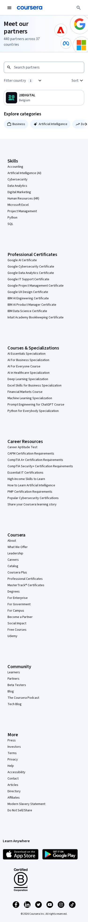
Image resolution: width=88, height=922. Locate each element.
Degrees (14, 591)
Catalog (13, 566)
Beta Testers (17, 685)
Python (12, 217)
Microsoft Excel (18, 205)
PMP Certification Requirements (30, 491)
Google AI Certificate (22, 260)
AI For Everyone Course (24, 366)
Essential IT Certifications (25, 472)
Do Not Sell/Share (20, 810)
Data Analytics (17, 185)
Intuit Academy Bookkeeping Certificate (36, 317)
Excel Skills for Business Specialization (34, 385)
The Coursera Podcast (23, 697)
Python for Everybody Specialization (33, 411)
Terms (12, 753)
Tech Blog (15, 704)
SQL (10, 224)
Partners (13, 678)
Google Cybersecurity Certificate (31, 266)
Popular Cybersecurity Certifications (33, 498)
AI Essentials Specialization (27, 353)
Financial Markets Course (25, 392)
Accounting (15, 166)
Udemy (12, 636)
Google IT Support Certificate (28, 279)
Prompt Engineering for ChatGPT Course (36, 404)
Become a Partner (20, 617)
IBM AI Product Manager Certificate (32, 304)
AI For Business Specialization (28, 360)
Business (18, 124)
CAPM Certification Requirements (31, 453)
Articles (13, 785)
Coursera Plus (17, 572)
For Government (19, 604)
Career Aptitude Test (22, 447)
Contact (13, 778)
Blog (11, 691)
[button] (78, 80)
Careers (13, 559)
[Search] (78, 7)
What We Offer (18, 547)
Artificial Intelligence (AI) (24, 173)
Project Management (22, 211)
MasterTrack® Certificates (26, 585)
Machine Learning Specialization (30, 398)
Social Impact (17, 623)
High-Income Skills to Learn (26, 479)
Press (12, 740)
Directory (14, 791)
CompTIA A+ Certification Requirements (35, 460)
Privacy (13, 759)
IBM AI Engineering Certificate (28, 298)
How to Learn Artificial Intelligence (31, 485)
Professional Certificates (25, 579)
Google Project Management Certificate (36, 285)
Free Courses (17, 629)
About (12, 540)
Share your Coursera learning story (32, 504)
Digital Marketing (19, 192)
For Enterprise (18, 598)
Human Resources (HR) (23, 198)
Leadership (15, 553)
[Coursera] (29, 8)
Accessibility (16, 772)
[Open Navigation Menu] (9, 7)
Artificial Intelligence (53, 124)
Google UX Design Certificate (28, 292)
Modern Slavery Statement (26, 804)
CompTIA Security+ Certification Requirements (40, 466)
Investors (14, 746)
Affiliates (14, 797)
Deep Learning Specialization (28, 379)
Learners (14, 672)
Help (11, 766)
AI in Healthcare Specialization (29, 372)
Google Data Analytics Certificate (31, 273)
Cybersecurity (17, 179)
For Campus (16, 610)
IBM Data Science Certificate (27, 311)
